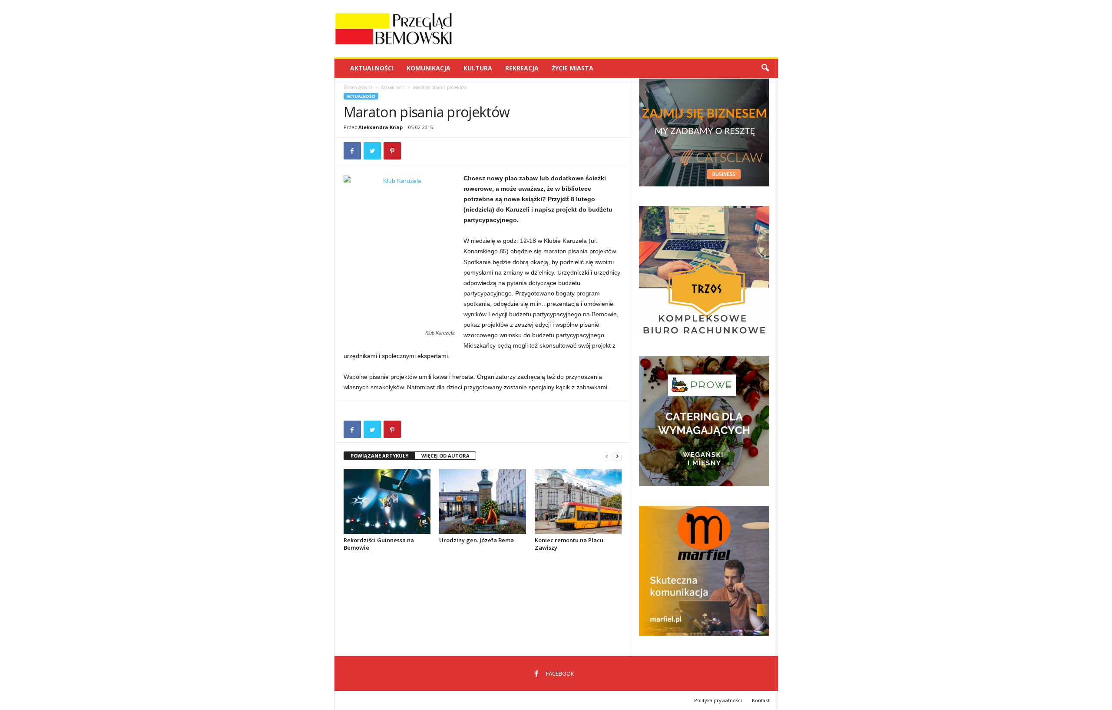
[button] (764, 68)
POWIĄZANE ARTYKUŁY (379, 455)
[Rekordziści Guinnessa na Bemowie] (387, 501)
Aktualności (372, 68)
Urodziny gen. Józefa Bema (476, 540)
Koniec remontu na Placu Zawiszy (569, 543)
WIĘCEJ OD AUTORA (445, 455)
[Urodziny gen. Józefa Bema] (482, 501)
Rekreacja (522, 68)
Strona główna (358, 87)
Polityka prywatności (718, 700)
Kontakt (761, 700)
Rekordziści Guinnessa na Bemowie (379, 543)
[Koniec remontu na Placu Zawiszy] (578, 501)
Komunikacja (428, 68)
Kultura (477, 68)
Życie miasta (572, 68)
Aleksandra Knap (380, 127)
